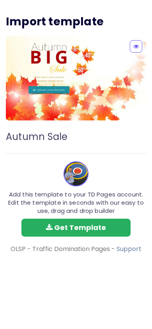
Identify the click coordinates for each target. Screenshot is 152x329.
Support (129, 248)
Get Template (79, 227)
